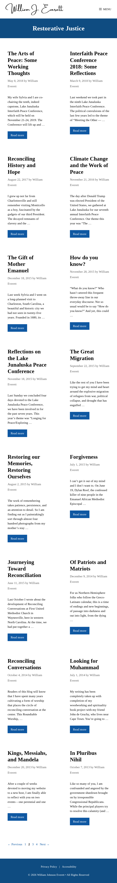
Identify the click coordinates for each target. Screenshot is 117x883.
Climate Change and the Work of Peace (89, 165)
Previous (15, 844)
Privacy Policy (49, 866)
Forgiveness (84, 457)
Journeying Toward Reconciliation (24, 568)
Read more (17, 135)
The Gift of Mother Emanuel (21, 264)
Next (45, 844)
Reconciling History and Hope (21, 165)
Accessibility (69, 866)
